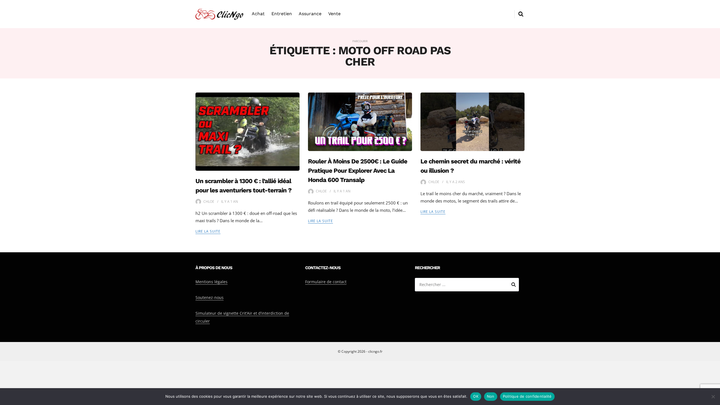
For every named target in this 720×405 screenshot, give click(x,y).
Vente (334, 13)
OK (475, 396)
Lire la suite (207, 231)
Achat (258, 13)
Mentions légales (211, 281)
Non (490, 396)
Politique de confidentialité (527, 396)
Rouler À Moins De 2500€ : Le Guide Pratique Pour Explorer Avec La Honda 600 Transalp (357, 170)
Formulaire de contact (325, 281)
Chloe (208, 201)
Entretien (281, 13)
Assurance (310, 13)
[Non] (713, 396)
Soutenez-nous (209, 297)
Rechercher (513, 285)
